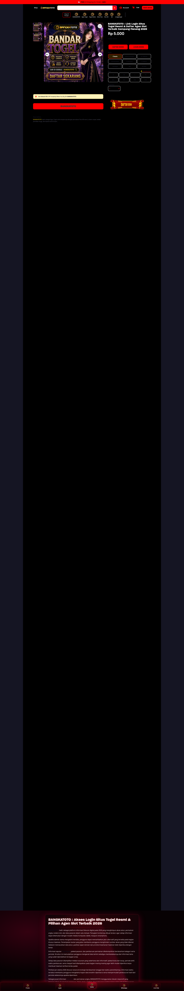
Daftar (92, 987)
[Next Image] (100, 54)
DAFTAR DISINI (118, 47)
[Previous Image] (47, 54)
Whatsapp (124, 988)
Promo (28, 988)
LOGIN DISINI (138, 47)
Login (60, 988)
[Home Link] (47, 8)
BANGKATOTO (68, 106)
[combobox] (85, 8)
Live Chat (156, 988)
